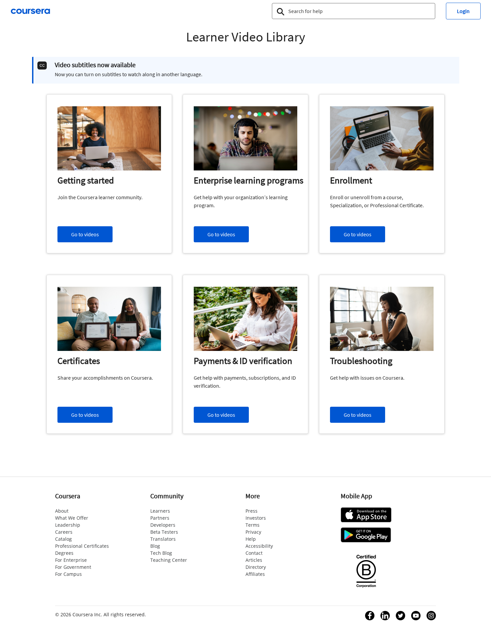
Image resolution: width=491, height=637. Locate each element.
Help (251, 539)
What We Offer (71, 518)
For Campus (68, 574)
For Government (73, 567)
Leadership (67, 525)
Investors (256, 518)
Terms (253, 525)
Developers (162, 525)
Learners (160, 511)
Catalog (63, 539)
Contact (254, 553)
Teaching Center (168, 560)
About (61, 511)
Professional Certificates (82, 546)
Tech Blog (161, 553)
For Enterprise (71, 560)
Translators (163, 539)
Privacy (253, 532)
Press (252, 511)
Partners (159, 518)
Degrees (64, 553)
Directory (256, 567)
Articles (254, 560)
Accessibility (259, 546)
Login (463, 11)
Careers (63, 532)
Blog (155, 546)
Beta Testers (164, 532)
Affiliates (255, 574)
